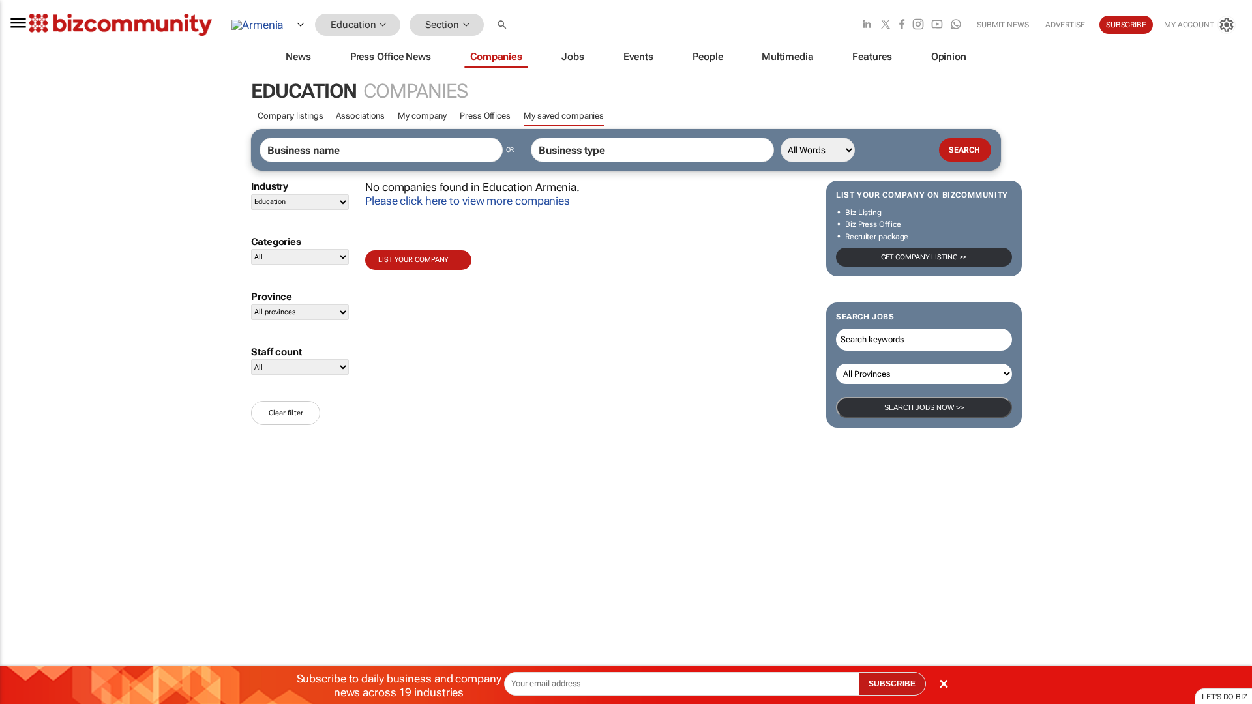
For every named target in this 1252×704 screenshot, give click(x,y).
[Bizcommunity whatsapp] (956, 25)
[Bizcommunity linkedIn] (866, 25)
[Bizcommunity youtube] (937, 25)
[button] (503, 25)
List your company (413, 260)
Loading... (25, 609)
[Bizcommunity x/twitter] (885, 25)
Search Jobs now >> (924, 407)
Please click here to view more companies (467, 200)
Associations (360, 116)
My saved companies (564, 116)
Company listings (290, 116)
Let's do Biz (1224, 696)
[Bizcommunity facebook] (902, 25)
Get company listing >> (924, 257)
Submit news (1003, 24)
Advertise (1065, 24)
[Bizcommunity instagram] (918, 25)
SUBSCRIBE (892, 683)
